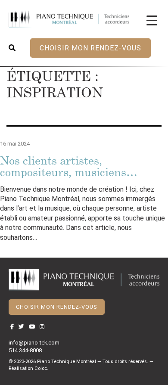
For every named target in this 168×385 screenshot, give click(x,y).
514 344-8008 (25, 350)
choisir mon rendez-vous (90, 48)
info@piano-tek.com (34, 342)
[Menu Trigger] (152, 20)
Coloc (40, 368)
